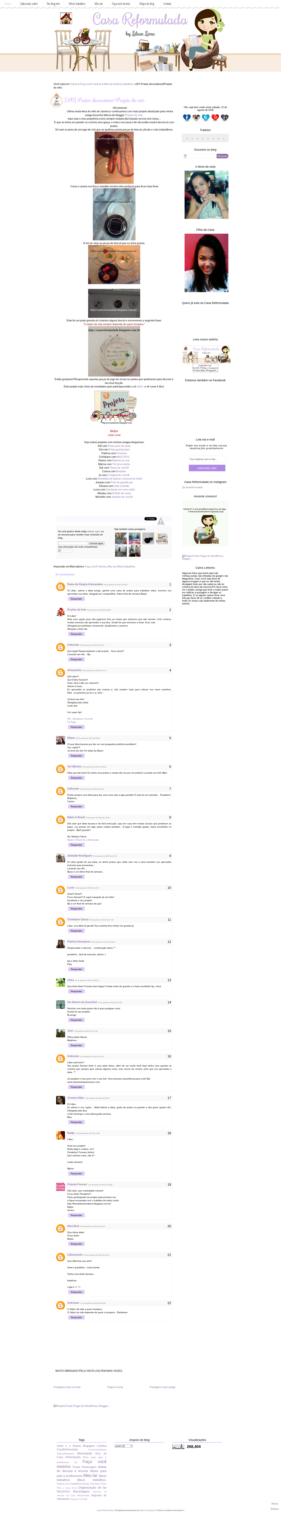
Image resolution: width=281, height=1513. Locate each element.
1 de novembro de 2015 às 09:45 (93, 1303)
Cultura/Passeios (65, 1453)
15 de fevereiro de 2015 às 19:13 (96, 1255)
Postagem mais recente (67, 1387)
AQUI (140, 386)
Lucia (70, 887)
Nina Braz (73, 1226)
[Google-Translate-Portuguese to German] (197, 140)
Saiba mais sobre (29, 3)
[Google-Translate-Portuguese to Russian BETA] (218, 140)
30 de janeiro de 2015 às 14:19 (105, 856)
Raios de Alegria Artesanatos (85, 584)
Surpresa (74, 1499)
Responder (76, 599)
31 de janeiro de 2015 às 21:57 (92, 1056)
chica (70, 980)
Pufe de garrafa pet (122, 482)
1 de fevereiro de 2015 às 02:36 (97, 1098)
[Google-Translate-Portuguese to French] (192, 140)
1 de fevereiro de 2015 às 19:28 (100, 1185)
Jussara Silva (75, 1097)
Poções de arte (133, 115)
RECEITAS (63, 1491)
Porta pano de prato (119, 446)
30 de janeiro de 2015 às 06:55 (99, 610)
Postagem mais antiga (162, 1387)
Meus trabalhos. (124, 84)
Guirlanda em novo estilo (120, 489)
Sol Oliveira (74, 766)
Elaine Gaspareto (148, 1510)
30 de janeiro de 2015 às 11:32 (92, 789)
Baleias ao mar (121, 460)
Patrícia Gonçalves (78, 941)
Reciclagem (81, 1491)
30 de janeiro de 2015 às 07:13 (94, 670)
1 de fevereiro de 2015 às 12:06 (87, 1133)
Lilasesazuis (75, 1254)
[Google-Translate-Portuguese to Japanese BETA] (208, 140)
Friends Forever (77, 1184)
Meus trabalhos (77, 3)
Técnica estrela (121, 464)
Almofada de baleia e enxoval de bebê (120, 478)
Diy (75, 1462)
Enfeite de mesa (121, 493)
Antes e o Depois (69, 1445)
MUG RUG (123, 456)
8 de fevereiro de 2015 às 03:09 (92, 1226)
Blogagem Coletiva (95, 1445)
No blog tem (53, 3)
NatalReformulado (80, 1483)
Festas (76, 1467)
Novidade (94, 1484)
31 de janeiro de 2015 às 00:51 (87, 980)
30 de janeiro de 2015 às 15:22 (87, 888)
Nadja (70, 1133)
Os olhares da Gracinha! (82, 1002)
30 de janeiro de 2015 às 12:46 (97, 817)
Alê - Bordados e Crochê (80, 718)
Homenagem (89, 1467)
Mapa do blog (146, 3)
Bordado (121, 471)
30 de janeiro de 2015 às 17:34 (102, 920)
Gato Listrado (121, 486)
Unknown (73, 644)
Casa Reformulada (105, 1510)
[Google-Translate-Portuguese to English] (213, 140)
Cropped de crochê (118, 475)
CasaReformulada (67, 1449)
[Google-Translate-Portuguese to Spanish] (223, 140)
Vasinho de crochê (122, 496)
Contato (167, 3)
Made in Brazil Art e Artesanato (83, 840)
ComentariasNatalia (97, 1449)
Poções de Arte (76, 609)
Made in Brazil (76, 817)
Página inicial (115, 1387)
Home (8, 3)
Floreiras (121, 453)
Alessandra (74, 670)
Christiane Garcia (78, 919)
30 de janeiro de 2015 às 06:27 (116, 584)
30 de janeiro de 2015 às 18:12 (103, 942)
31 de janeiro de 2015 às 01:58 (110, 1002)
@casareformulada (192, 487)
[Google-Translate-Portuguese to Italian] (202, 140)
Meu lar (98, 3)
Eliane (71, 737)
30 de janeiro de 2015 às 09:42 (94, 767)
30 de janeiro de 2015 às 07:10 (92, 645)
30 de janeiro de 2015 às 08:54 (88, 738)
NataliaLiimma (63, 1484)
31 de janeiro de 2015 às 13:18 (86, 1031)
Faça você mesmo (121, 3)
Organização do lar (92, 1487)
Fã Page (71, 722)
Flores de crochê (119, 467)
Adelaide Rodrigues (79, 855)
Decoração (84, 1453)
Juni (70, 1030)
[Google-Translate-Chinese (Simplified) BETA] (187, 140)
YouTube (83, 1499)
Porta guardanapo (119, 449)
